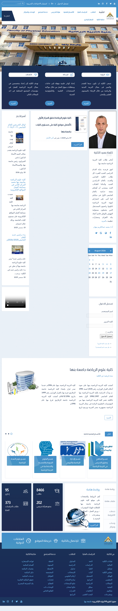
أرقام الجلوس (70, 576)
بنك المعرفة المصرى (26, 583)
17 (111, 273)
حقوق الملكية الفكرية (25, 580)
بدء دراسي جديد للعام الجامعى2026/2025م (16, 237)
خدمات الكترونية (111, 513)
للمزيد (108, 417)
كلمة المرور (108, 321)
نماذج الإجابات (70, 580)
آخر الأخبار (49, 138)
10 (111, 268)
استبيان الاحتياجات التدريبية (37, 3)
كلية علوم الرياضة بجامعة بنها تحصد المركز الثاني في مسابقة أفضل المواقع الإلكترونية (18, 184)
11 (107, 268)
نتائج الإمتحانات (69, 583)
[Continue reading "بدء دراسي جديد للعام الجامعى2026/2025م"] (18, 250)
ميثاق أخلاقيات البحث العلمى (87, 591)
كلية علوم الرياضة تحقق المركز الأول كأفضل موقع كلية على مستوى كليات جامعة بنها (53, 125)
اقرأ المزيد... (77, 144)
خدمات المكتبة (28, 576)
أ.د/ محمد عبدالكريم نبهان (103, 227)
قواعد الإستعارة (28, 561)
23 (90, 273)
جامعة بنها (88, 601)
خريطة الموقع (43, 540)
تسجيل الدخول (62, 3)
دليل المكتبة (29, 572)
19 (103, 273)
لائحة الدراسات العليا (89, 565)
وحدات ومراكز (112, 525)
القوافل (50, 576)
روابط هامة (110, 489)
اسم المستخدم (107, 311)
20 (99, 273)
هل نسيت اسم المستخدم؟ (102, 347)
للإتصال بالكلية (70, 540)
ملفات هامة (110, 501)
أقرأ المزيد (94, 525)
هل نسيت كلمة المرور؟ (103, 343)
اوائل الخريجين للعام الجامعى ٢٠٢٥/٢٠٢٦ (17, 125)
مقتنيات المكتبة (28, 568)
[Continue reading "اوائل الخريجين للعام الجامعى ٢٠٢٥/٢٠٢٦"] (20, 138)
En (52, 3)
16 (90, 268)
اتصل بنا (7, 16)
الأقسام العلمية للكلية (92, 434)
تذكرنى (110, 332)
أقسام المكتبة (28, 565)
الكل (109, 434)
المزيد (86, 103)
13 (99, 268)
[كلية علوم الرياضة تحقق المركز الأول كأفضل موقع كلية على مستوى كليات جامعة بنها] (81, 124)
